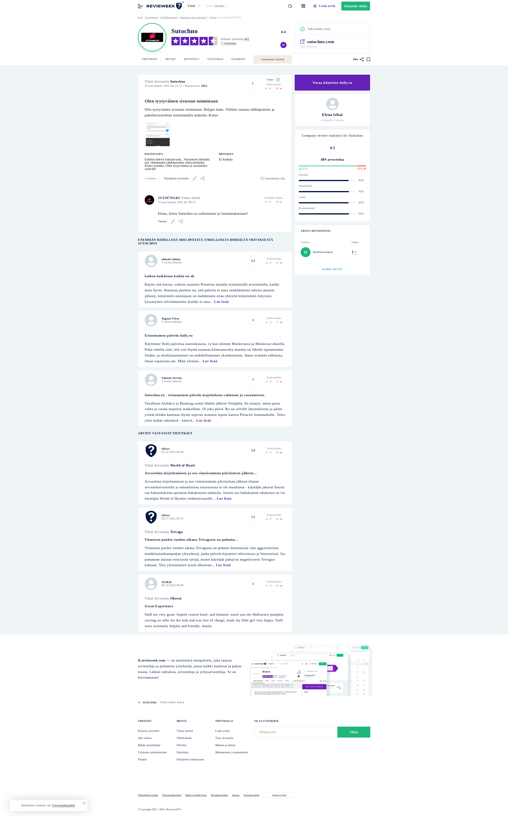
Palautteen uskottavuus (190, 759)
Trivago (176, 532)
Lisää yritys (222, 730)
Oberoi (176, 598)
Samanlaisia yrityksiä (272, 59)
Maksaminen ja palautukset (231, 752)
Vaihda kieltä (279, 795)
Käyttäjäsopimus (219, 795)
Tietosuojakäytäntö (171, 795)
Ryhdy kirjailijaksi (149, 745)
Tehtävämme (184, 738)
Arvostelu (192, 59)
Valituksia (215, 59)
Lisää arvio (327, 6)
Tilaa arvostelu (224, 738)
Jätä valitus (144, 738)
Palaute (142, 759)
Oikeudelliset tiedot (148, 795)
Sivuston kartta (251, 795)
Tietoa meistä (185, 730)
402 (246, 39)
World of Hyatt (182, 465)
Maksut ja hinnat (225, 745)
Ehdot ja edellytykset (196, 795)
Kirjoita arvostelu (148, 730)
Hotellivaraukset (169, 17)
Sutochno (177, 81)
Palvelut (182, 745)
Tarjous (236, 795)
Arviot (170, 59)
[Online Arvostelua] (165, 5)
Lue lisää (221, 302)
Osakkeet (238, 59)
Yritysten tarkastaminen (152, 752)
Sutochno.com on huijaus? (193, 17)
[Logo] (152, 37)
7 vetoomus (228, 43)
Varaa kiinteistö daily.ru (332, 83)
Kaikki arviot (332, 269)
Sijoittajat (183, 752)
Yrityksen (149, 59)
